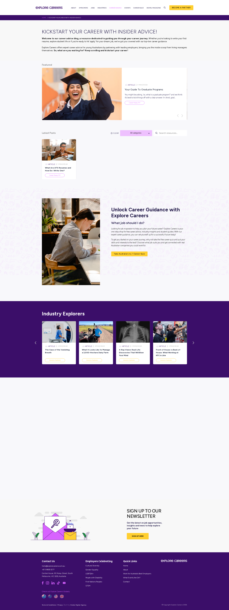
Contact (126, 582)
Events (127, 8)
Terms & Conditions (49, 605)
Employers (83, 8)
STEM (88, 586)
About (73, 8)
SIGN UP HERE (138, 536)
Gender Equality (92, 570)
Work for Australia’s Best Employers (137, 574)
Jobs (93, 8)
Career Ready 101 (134, 103)
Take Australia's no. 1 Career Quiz (129, 254)
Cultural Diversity (92, 566)
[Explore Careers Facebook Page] (44, 584)
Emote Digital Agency (78, 605)
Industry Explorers (55, 360)
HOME (44, 18)
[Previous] (178, 115)
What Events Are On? (131, 578)
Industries (102, 8)
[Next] (182, 115)
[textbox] (136, 133)
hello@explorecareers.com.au (53, 566)
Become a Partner (181, 8)
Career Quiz (138, 8)
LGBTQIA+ (90, 574)
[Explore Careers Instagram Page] (48, 584)
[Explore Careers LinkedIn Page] (54, 584)
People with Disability (94, 578)
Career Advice (115, 8)
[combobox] (136, 133)
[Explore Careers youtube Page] (65, 584)
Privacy (60, 605)
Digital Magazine (154, 8)
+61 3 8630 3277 (48, 569)
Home (125, 566)
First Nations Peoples (94, 582)
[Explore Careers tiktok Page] (59, 584)
